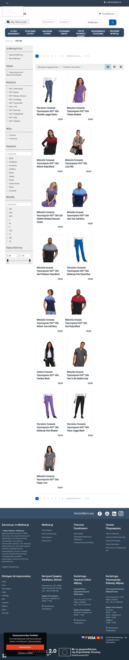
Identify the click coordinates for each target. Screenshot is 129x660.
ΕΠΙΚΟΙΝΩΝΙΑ (7, 15)
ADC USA (5, 613)
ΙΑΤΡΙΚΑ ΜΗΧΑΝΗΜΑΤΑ (14, 32)
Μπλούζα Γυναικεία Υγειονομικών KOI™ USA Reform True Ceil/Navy (48, 323)
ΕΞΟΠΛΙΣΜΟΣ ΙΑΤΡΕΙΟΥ (30, 32)
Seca (4, 585)
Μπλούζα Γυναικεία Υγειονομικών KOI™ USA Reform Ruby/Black (48, 163)
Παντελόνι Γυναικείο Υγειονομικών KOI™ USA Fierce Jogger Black (78, 427)
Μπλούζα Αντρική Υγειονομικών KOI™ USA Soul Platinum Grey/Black (48, 270)
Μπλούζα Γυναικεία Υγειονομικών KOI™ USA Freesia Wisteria (78, 111)
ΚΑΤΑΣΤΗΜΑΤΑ (7, 10)
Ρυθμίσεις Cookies (25, 653)
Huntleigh (5, 596)
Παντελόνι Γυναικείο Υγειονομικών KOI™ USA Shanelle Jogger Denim (48, 111)
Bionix (4, 610)
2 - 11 (87, 56)
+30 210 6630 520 (52, 591)
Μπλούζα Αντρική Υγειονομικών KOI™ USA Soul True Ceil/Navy (78, 215)
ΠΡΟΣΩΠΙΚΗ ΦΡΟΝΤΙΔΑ (114, 32)
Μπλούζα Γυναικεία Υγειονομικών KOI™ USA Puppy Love (48, 479)
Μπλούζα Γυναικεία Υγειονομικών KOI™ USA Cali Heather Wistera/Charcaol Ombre (49, 217)
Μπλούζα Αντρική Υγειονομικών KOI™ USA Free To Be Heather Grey (78, 375)
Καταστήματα (47, 537)
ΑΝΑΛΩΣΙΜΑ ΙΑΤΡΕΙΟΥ (47, 32)
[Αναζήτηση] (112, 22)
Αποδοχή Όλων (25, 647)
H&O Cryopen (6, 589)
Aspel (4, 592)
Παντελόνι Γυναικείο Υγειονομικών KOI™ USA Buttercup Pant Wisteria (48, 427)
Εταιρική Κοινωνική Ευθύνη (84, 542)
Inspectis (5, 603)
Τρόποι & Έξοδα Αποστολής (116, 537)
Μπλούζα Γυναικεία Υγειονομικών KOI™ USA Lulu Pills (76, 163)
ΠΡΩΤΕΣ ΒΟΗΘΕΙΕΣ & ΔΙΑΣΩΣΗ (81, 33)
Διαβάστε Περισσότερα (10, 567)
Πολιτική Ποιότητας (49, 534)
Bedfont (5, 606)
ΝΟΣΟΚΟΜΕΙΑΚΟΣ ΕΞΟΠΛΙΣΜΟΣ (98, 32)
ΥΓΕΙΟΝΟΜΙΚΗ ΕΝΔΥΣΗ (64, 32)
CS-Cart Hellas (121, 642)
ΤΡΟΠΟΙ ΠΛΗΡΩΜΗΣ (9, 13)
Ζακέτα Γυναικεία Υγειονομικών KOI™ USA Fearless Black (48, 375)
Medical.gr (9, 41)
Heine (4, 582)
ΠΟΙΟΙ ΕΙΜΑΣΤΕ (7, 8)
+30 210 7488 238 (116, 602)
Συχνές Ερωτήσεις (112, 544)
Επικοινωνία (46, 541)
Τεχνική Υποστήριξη (113, 541)
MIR (3, 599)
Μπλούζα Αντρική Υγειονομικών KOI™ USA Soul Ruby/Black (76, 323)
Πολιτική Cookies (34, 641)
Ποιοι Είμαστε (47, 530)
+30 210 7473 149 (84, 605)
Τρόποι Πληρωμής (112, 534)
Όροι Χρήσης (78, 534)
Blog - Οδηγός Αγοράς (19, 22)
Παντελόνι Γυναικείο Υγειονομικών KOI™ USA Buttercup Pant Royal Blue (78, 270)
